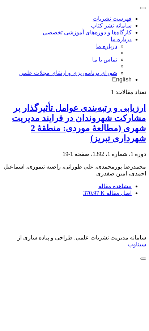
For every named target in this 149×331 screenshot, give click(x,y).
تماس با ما (104, 59)
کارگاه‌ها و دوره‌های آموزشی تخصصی (87, 32)
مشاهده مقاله (115, 186)
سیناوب (137, 244)
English (122, 79)
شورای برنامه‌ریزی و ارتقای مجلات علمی (68, 73)
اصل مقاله (107, 193)
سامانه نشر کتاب (111, 25)
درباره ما (121, 39)
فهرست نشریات (112, 19)
